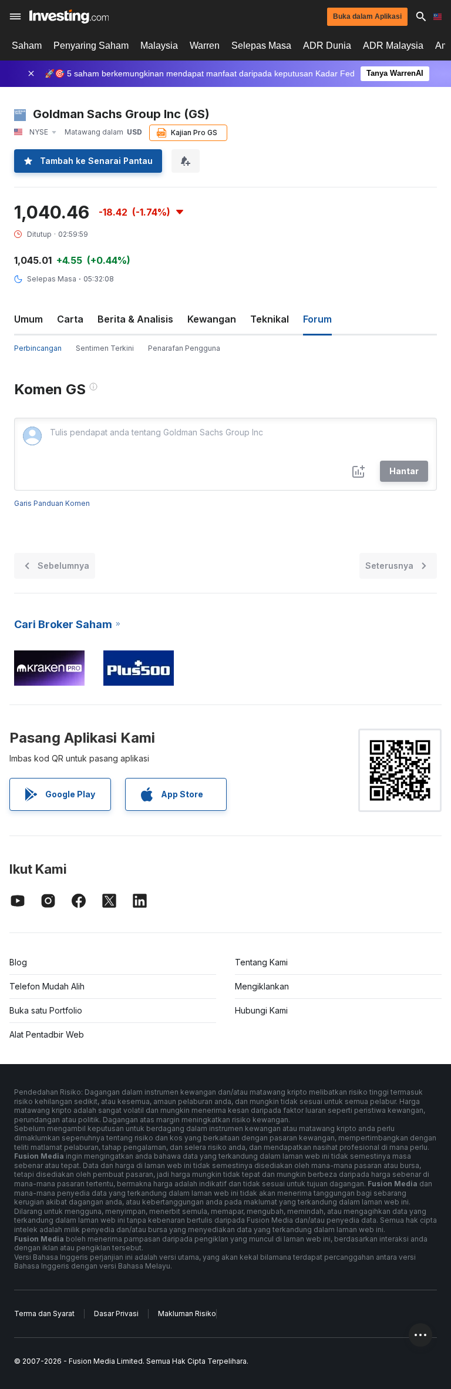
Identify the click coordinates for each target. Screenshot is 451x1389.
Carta (70, 319)
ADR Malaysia (393, 46)
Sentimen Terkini (105, 348)
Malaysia (159, 46)
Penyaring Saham (91, 46)
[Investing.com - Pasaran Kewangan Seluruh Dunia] (69, 16)
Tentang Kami (261, 962)
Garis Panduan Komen (52, 503)
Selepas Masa (261, 46)
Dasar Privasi (116, 1313)
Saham (27, 46)
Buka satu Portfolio (45, 1010)
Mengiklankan (262, 986)
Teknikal (269, 319)
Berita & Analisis (135, 319)
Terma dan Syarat (44, 1313)
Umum (28, 319)
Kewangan (211, 319)
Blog (18, 962)
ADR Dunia (327, 46)
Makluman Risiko (187, 1313)
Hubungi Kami (261, 1010)
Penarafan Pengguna (184, 348)
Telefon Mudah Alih (47, 986)
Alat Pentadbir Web (46, 1034)
